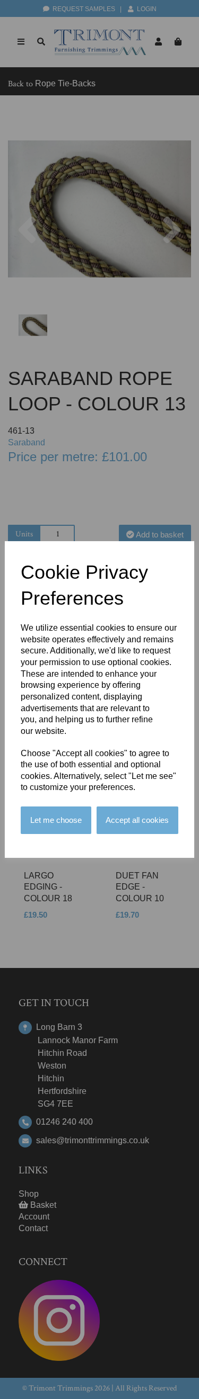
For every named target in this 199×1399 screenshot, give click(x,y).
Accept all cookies (137, 819)
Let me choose (56, 819)
